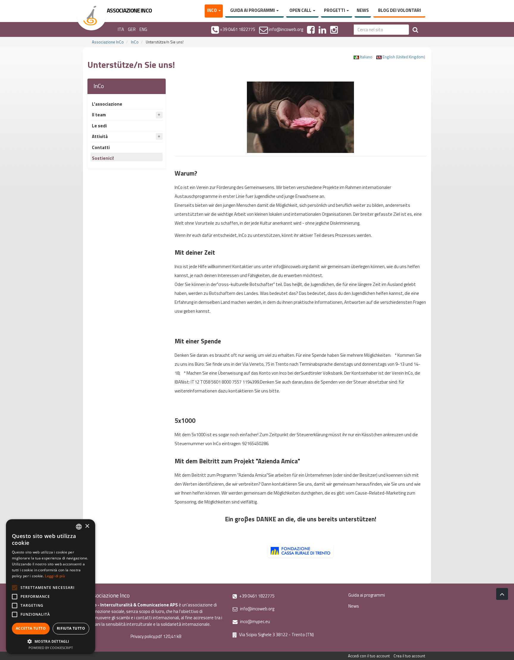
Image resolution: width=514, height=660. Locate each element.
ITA (121, 29)
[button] (50, 641)
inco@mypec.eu (254, 621)
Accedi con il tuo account (369, 656)
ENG (143, 29)
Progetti (335, 10)
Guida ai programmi (253, 10)
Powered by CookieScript (51, 647)
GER (132, 29)
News (363, 10)
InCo (212, 10)
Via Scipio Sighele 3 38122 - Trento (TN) (276, 634)
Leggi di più (55, 575)
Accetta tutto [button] (31, 628)
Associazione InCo (108, 42)
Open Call (300, 10)
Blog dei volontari (399, 10)
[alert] (50, 586)
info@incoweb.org (256, 608)
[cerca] (415, 29)
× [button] (87, 526)
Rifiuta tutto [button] (71, 628)
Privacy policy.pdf (146, 636)
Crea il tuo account (409, 656)
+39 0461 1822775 (256, 595)
